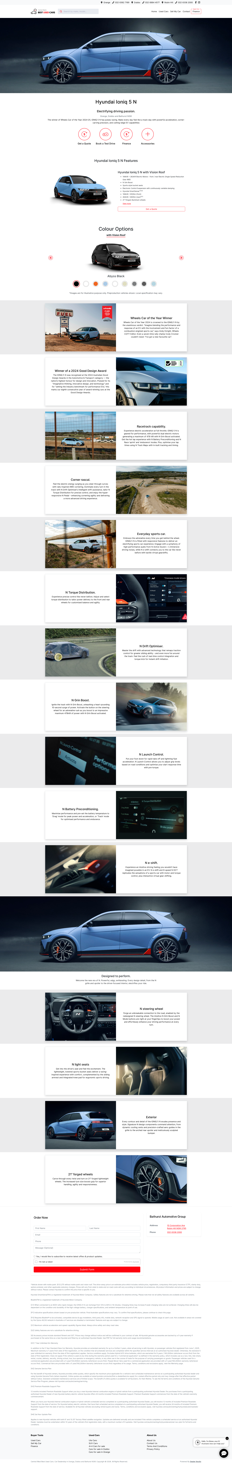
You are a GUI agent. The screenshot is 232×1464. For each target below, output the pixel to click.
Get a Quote (151, 209)
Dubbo (137, 2)
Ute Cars (93, 1440)
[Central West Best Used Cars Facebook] (196, 2)
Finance (196, 11)
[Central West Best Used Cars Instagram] (199, 2)
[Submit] (61, 11)
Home (154, 11)
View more (127, 203)
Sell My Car (175, 11)
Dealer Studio (195, 1462)
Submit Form (87, 1269)
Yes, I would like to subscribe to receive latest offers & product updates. (69, 1256)
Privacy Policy (153, 1449)
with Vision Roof (115, 235)
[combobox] (78, 11)
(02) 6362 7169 (122, 2)
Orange (107, 2)
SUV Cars (93, 1443)
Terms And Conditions (157, 1446)
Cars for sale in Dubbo (99, 1449)
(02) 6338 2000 (185, 2)
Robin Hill (168, 2)
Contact (186, 11)
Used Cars (163, 11)
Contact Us (152, 1443)
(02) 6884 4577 (152, 2)
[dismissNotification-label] (227, 1438)
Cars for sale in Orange (99, 1452)
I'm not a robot (46, 1262)
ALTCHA (136, 1262)
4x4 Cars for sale (97, 1446)
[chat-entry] (224, 1453)
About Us (151, 1440)
